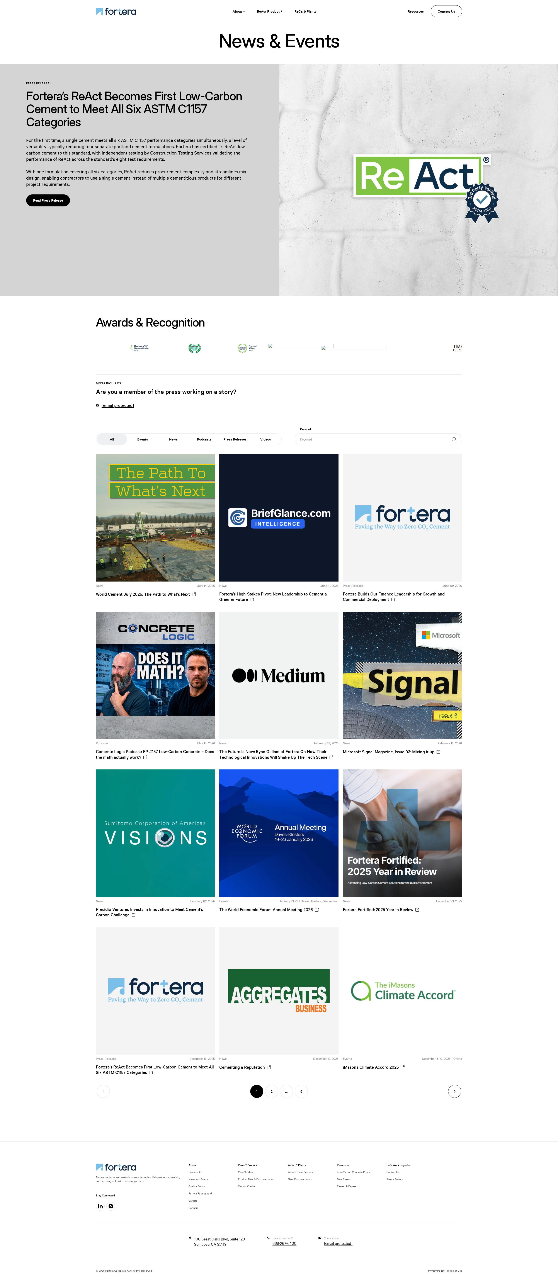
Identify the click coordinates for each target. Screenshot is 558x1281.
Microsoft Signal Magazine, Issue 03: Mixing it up (388, 751)
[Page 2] (454, 1091)
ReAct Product (268, 11)
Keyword (305, 429)
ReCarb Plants (305, 11)
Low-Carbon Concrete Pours (353, 1172)
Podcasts (204, 439)
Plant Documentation (300, 1179)
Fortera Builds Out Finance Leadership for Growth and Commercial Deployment (394, 596)
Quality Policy (197, 1186)
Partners (193, 1208)
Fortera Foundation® (200, 1193)
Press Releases (235, 439)
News (173, 439)
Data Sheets (344, 1179)
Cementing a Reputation (242, 1067)
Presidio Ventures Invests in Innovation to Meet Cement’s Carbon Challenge (149, 912)
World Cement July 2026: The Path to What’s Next (143, 594)
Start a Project (394, 1179)
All (112, 439)
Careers (193, 1200)
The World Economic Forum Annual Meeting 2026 (266, 909)
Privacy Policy (436, 1270)
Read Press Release (48, 200)
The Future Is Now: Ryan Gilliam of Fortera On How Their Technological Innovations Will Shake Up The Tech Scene (273, 754)
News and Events (199, 1179)
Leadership (195, 1172)
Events (142, 439)
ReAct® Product (247, 1165)
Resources (416, 11)
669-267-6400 (284, 1243)
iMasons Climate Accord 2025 (371, 1067)
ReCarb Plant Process (300, 1172)
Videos (265, 439)
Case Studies (245, 1172)
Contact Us (446, 11)
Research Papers (346, 1186)
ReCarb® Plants (297, 1165)
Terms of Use (454, 1270)
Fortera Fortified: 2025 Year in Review (378, 909)
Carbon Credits (246, 1186)
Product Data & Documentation (256, 1179)
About (237, 11)
